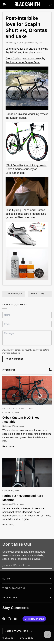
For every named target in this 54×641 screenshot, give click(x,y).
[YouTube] (15, 618)
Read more (8, 446)
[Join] (49, 565)
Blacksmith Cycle (16, 638)
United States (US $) (17, 631)
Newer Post (40, 293)
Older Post (13, 293)
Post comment (14, 359)
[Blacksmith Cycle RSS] (50, 369)
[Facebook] (3, 618)
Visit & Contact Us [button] (14, 588)
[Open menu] (6, 4)
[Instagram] (9, 618)
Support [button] (7, 579)
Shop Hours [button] (9, 597)
